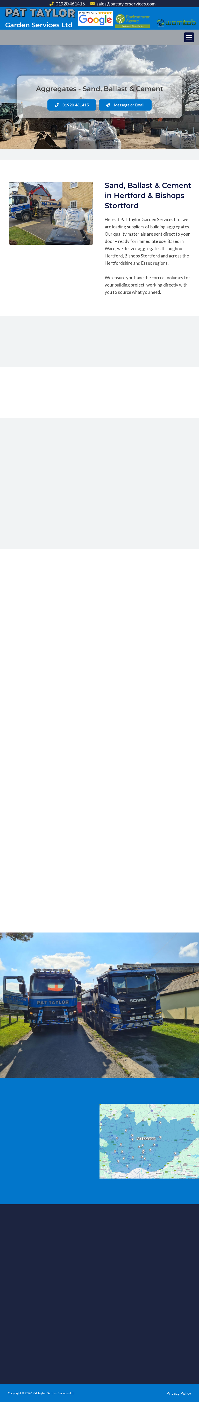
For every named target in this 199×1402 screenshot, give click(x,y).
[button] (189, 37)
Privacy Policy (178, 1393)
